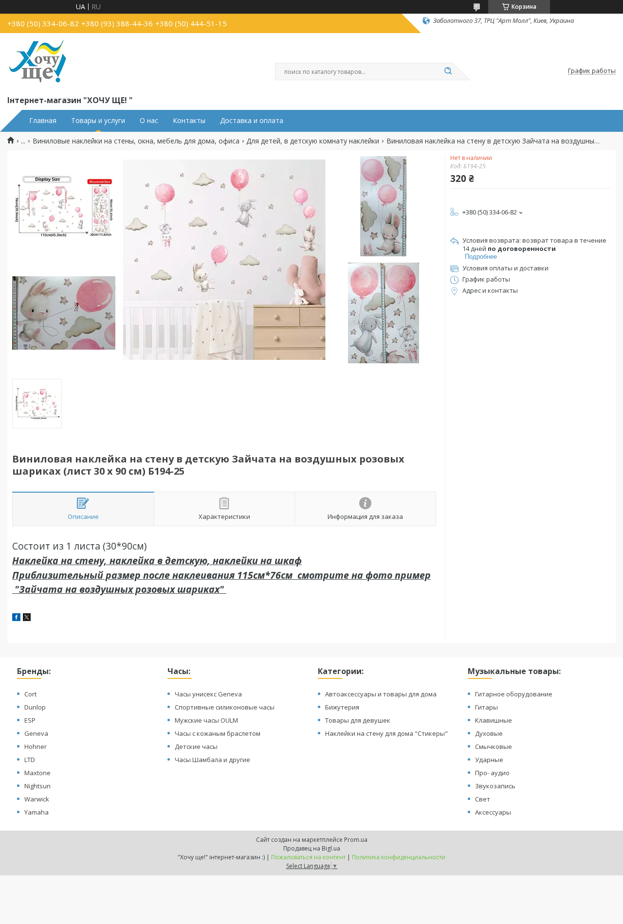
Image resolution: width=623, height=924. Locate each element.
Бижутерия (342, 707)
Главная (42, 120)
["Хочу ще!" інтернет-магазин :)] (37, 62)
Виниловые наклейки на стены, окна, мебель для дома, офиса (136, 141)
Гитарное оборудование (513, 694)
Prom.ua (355, 839)
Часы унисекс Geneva (208, 694)
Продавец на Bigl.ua (311, 848)
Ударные (489, 759)
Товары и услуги (98, 120)
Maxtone (37, 772)
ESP (30, 720)
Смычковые (493, 746)
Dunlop (35, 707)
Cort (30, 694)
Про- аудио (492, 772)
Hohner (35, 746)
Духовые (489, 733)
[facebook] (16, 618)
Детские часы (196, 746)
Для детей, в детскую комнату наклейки (312, 141)
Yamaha (36, 812)
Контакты (189, 120)
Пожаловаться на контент (308, 857)
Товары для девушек (357, 720)
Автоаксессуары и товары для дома (381, 694)
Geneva (36, 733)
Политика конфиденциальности (398, 857)
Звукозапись (495, 786)
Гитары (486, 707)
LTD (29, 759)
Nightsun (37, 786)
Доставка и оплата (251, 120)
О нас (149, 120)
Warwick (36, 799)
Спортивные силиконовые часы (225, 707)
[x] (27, 618)
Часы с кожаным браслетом (217, 733)
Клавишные (493, 720)
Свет (482, 799)
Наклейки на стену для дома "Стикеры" (386, 733)
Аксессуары (493, 812)
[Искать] (448, 71)
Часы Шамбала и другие (212, 759)
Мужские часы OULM (206, 720)
